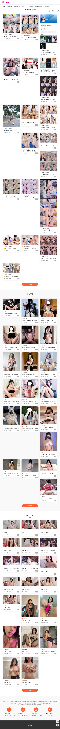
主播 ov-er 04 (44, 532)
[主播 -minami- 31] (48, 581)
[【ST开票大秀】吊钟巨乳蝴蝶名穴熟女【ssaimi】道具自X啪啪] (11, 67)
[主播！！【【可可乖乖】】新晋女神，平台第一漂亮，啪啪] (30, 112)
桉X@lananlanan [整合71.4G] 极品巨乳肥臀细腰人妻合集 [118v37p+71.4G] (48, 498)
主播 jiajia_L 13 (26, 620)
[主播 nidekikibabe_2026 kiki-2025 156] (48, 637)
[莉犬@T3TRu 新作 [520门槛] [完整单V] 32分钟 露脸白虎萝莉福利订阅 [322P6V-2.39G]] (48, 335)
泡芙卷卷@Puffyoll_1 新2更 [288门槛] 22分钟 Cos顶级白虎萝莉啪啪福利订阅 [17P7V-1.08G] (30, 374)
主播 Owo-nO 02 (8, 532)
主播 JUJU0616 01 (26, 682)
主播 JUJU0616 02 (8, 682)
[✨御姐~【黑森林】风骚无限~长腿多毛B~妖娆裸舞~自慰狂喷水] (48, 114)
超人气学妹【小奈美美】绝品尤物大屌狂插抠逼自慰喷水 (30, 37)
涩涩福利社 (5, 2)
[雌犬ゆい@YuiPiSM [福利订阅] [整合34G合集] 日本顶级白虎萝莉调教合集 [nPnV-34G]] (30, 335)
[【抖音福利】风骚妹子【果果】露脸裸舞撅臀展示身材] (48, 63)
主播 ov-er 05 (25, 532)
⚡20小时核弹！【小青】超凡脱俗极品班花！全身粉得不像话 (30, 248)
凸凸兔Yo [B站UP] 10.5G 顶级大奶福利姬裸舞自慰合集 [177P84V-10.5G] (48, 454)
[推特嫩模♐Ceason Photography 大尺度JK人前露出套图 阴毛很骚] (11, 116)
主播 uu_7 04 (7, 607)
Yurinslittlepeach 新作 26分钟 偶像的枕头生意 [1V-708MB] (48, 474)
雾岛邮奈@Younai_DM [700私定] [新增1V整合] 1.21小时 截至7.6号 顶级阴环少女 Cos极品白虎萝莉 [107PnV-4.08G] (11, 374)
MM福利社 (30, 725)
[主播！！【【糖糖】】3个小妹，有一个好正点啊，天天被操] (30, 140)
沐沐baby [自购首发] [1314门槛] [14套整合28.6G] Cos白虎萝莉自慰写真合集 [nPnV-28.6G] (48, 320)
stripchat (6, 530)
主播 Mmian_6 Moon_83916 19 (11, 568)
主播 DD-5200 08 (45, 620)
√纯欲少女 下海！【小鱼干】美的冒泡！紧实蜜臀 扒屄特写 (48, 146)
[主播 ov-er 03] (11, 542)
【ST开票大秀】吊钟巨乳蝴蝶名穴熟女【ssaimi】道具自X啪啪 (11, 80)
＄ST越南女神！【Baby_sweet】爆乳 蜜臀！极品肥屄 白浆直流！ (29, 197)
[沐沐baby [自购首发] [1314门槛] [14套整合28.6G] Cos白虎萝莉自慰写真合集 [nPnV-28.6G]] (48, 308)
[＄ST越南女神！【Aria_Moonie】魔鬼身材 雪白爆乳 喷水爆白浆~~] (48, 203)
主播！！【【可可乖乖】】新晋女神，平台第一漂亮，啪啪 (30, 123)
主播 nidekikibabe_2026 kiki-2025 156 (48, 651)
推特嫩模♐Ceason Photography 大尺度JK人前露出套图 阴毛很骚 (11, 130)
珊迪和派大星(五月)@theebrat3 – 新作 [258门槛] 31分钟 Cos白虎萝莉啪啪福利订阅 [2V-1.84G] (30, 428)
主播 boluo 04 (25, 651)
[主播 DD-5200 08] (48, 606)
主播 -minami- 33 (8, 589)
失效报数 (16, 6)
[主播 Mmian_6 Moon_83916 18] (30, 560)
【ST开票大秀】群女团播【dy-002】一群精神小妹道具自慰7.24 (11, 36)
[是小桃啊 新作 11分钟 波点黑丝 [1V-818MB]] (30, 465)
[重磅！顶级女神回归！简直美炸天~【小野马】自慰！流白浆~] (48, 86)
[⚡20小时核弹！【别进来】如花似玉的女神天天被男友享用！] (11, 240)
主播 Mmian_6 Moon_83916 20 (48, 550)
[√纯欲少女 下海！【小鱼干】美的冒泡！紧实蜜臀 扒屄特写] (48, 138)
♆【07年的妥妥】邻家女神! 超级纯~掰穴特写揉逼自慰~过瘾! (48, 174)
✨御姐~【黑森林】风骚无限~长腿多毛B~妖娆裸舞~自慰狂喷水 (48, 127)
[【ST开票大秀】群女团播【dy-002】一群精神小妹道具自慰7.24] (11, 23)
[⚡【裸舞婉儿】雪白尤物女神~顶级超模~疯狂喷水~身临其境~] (11, 268)
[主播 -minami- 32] (30, 581)
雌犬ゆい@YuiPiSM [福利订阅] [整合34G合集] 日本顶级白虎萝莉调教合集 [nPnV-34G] (30, 347)
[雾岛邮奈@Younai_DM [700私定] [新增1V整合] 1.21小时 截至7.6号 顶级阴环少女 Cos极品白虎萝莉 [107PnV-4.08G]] (11, 361)
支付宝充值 (29, 6)
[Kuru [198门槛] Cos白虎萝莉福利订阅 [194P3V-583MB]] (48, 361)
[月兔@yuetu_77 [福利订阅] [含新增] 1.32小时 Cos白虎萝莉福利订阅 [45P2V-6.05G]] (11, 388)
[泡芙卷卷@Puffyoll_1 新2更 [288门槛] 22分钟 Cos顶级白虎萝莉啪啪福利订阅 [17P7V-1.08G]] (30, 361)
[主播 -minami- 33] (11, 581)
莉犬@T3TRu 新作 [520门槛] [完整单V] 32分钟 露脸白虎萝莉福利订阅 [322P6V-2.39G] (48, 347)
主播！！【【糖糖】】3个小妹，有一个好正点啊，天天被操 (30, 151)
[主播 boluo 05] (11, 637)
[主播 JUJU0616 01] (30, 668)
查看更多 (30, 284)
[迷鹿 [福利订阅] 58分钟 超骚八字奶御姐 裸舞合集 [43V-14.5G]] (11, 464)
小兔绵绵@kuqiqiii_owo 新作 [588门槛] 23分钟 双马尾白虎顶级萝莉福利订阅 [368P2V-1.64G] (11, 428)
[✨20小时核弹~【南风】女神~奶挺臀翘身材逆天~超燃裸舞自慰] (48, 245)
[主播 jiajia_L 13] (30, 606)
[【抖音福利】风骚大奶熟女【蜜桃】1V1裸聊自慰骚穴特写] (30, 63)
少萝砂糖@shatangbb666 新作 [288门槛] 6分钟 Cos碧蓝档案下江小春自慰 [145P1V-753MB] (48, 401)
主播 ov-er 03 (7, 550)
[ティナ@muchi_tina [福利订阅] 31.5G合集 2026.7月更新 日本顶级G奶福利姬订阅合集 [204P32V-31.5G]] (48, 415)
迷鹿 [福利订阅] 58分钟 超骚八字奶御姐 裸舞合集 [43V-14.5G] (11, 473)
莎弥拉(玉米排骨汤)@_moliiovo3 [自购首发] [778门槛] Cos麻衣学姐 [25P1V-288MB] (11, 347)
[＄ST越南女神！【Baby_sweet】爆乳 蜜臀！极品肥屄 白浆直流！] (30, 186)
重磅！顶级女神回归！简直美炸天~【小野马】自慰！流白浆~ (48, 99)
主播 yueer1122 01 (45, 571)
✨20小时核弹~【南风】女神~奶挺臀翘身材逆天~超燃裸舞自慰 (48, 258)
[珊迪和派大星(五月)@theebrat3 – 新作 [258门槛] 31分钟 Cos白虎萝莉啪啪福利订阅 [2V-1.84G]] (30, 415)
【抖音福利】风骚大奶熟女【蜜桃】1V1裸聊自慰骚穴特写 (30, 72)
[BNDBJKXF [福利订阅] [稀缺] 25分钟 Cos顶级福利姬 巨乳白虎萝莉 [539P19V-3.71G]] (30, 308)
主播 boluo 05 (7, 651)
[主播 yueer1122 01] (48, 562)
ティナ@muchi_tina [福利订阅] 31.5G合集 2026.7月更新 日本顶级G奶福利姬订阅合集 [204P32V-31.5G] (48, 427)
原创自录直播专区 (7, 6)
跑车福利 (21, 6)
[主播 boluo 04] (30, 637)
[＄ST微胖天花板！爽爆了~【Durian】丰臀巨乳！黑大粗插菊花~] (11, 186)
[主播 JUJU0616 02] (11, 668)
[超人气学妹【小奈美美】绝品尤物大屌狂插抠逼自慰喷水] (30, 24)
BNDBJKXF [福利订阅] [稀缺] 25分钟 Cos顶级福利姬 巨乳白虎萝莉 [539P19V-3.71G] (30, 320)
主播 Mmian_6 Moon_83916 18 (30, 568)
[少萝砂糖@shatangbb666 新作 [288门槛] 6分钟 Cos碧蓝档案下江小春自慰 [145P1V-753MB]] (48, 388)
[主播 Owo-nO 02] (11, 524)
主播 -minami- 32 (26, 589)
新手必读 (47, 6)
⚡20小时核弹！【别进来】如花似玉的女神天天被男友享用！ (11, 248)
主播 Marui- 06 (26, 550)
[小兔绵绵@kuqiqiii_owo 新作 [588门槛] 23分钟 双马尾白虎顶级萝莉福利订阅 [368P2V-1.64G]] (11, 415)
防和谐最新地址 (38, 6)
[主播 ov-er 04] (48, 524)
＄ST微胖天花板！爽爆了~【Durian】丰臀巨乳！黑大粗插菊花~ (11, 197)
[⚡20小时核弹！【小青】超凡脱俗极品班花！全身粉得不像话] (30, 240)
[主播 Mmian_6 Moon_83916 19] (11, 560)
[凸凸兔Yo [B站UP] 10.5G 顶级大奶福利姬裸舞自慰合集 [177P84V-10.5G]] (48, 441)
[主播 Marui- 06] (30, 542)
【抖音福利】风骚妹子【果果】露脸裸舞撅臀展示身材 (48, 71)
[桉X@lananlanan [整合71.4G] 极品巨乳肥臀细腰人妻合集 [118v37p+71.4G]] (48, 487)
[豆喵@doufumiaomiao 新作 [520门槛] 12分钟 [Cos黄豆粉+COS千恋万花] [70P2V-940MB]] (30, 388)
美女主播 (6, 311)
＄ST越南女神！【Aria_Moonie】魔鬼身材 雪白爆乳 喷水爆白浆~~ (48, 230)
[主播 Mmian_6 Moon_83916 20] (48, 542)
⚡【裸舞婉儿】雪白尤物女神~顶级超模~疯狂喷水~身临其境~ (11, 276)
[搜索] (49, 10)
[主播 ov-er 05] (30, 524)
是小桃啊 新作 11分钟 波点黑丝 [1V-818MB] (29, 475)
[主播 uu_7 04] (11, 599)
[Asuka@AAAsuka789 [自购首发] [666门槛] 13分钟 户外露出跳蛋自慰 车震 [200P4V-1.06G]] (11, 304)
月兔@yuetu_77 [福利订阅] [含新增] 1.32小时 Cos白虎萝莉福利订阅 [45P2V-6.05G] (11, 401)
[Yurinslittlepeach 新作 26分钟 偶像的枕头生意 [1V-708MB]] (48, 465)
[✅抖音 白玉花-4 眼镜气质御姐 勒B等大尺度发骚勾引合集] (48, 31)
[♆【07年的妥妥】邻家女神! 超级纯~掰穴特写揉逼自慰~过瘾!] (48, 161)
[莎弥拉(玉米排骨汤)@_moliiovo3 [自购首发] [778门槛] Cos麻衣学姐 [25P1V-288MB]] (11, 335)
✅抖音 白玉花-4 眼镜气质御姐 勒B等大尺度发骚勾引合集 (48, 52)
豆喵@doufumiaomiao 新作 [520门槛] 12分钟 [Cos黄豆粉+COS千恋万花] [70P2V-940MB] (29, 401)
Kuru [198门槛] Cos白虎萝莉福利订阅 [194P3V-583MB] (48, 374)
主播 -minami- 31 (45, 589)
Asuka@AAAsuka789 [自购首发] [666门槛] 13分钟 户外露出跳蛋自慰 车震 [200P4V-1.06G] (11, 313)
